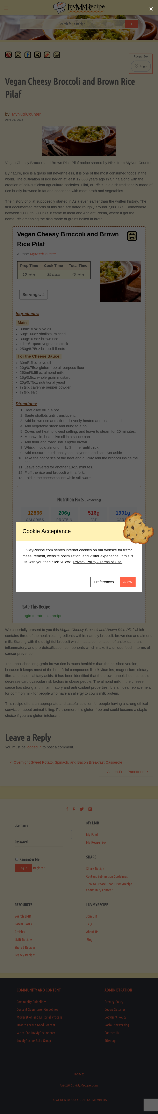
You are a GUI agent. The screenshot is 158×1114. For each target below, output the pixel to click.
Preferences (104, 582)
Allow (127, 582)
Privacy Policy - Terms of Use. (97, 562)
